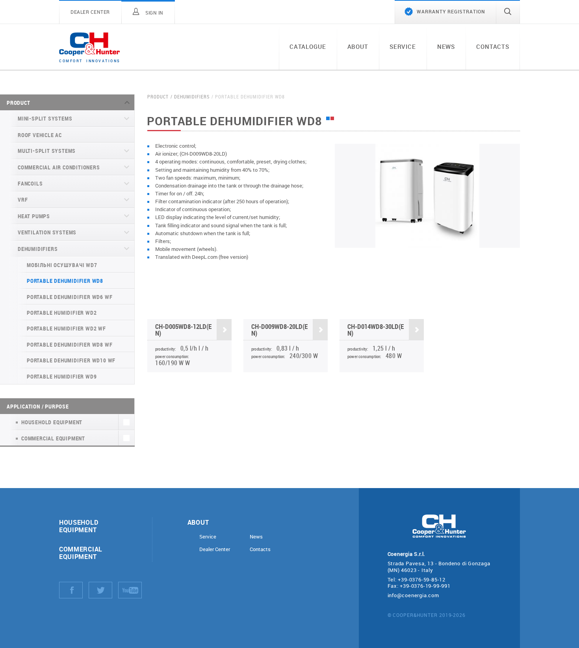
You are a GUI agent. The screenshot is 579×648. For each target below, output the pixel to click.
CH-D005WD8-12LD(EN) (183, 330)
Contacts (492, 46)
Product (18, 102)
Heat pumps (34, 216)
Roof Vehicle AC (40, 135)
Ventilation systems (47, 232)
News (446, 46)
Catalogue (308, 46)
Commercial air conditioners (59, 167)
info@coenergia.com (413, 595)
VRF (23, 199)
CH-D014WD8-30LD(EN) (375, 330)
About (357, 46)
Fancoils (30, 183)
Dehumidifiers (38, 249)
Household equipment (78, 525)
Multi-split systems (47, 150)
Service (403, 46)
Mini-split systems (45, 118)
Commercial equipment (80, 552)
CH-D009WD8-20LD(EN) (279, 330)
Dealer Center (214, 549)
